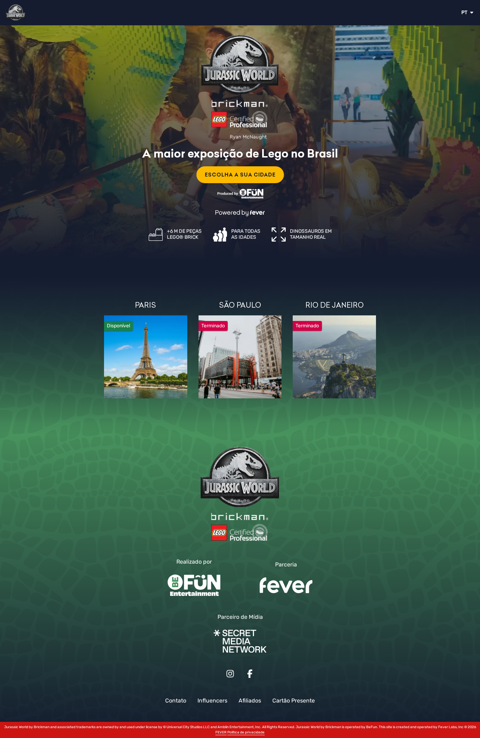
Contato (175, 700)
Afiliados (250, 700)
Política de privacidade (246, 732)
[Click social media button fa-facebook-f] (250, 675)
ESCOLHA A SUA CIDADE (240, 175)
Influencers (212, 700)
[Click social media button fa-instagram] (230, 675)
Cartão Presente (293, 700)
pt (464, 12)
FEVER (221, 732)
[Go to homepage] (36, 12)
